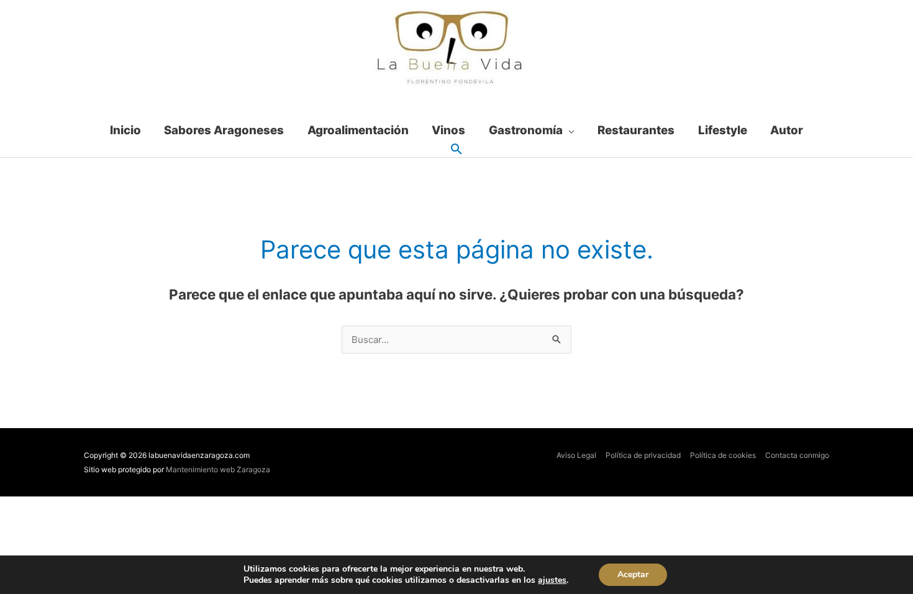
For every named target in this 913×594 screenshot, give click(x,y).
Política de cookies (723, 455)
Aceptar (632, 574)
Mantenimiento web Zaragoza (218, 469)
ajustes (552, 580)
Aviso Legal (576, 455)
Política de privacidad (643, 455)
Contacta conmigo (797, 455)
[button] (456, 149)
